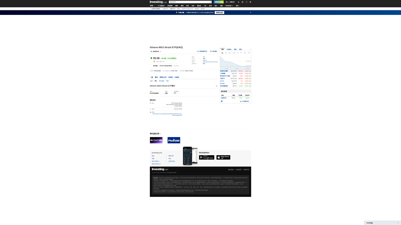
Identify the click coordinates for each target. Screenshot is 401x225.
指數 (222, 49)
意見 (187, 5)
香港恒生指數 (224, 71)
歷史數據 (161, 81)
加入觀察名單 (245, 101)
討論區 (177, 77)
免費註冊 (232, 2)
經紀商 (199, 5)
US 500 (222, 83)
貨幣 (235, 49)
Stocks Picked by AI (187, 8)
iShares (205, 60)
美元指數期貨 (224, 86)
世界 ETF (172, 8)
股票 (240, 49)
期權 (167, 81)
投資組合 (162, 5)
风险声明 (246, 169)
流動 (221, 5)
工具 (205, 5)
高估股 (203, 8)
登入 (227, 2)
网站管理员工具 (156, 164)
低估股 (197, 8)
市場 (151, 5)
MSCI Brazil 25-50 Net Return (210, 61)
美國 (204, 58)
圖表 (176, 5)
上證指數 (222, 73)
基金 (178, 8)
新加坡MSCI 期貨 (225, 76)
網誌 (153, 156)
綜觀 (151, 81)
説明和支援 (172, 161)
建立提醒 (215, 51)
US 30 (222, 81)
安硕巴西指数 (225, 98)
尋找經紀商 (154, 134)
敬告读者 (231, 169)
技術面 (170, 77)
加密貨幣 (170, 5)
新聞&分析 (163, 77)
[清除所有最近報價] (222, 100)
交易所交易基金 (155, 8)
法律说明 (238, 169)
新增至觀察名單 (203, 51)
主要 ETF (165, 8)
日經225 (222, 78)
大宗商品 (228, 49)
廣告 (170, 158)
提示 (216, 5)
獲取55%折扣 (219, 2)
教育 (210, 5)
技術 (193, 5)
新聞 (182, 5)
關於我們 (171, 156)
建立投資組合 (155, 161)
